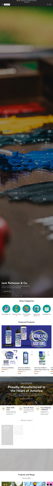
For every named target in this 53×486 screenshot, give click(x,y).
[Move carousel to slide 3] (13, 296)
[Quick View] (15, 354)
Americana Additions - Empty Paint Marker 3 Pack (24, 369)
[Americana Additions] (9, 358)
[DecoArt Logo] (7, 4)
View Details (26, 2)
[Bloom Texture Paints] (43, 427)
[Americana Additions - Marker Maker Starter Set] (42, 358)
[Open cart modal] (50, 4)
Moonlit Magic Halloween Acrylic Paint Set (19, 436)
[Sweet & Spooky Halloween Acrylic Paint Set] (31, 427)
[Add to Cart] (15, 352)
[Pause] (21, 296)
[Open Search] (47, 4)
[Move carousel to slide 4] (17, 296)
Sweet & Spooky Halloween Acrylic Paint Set (31, 436)
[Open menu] (2, 4)
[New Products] (4, 442)
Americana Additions (8, 368)
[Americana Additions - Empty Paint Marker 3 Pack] (25, 358)
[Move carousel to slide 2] (8, 296)
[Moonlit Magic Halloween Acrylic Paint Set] (18, 427)
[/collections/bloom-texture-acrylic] (26, 152)
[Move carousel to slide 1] (4, 296)
